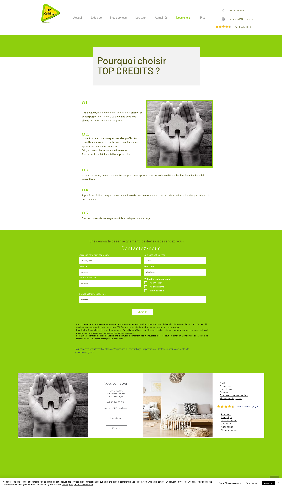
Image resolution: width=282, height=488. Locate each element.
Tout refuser (251, 483)
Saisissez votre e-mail (154, 255)
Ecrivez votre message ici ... (92, 294)
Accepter (268, 483)
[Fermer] (278, 483)
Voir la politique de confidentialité (77, 484)
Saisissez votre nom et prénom (94, 255)
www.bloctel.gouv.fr (84, 352)
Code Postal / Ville (87, 277)
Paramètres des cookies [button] (230, 483)
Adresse (83, 266)
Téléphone (149, 266)
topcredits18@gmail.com (241, 19)
